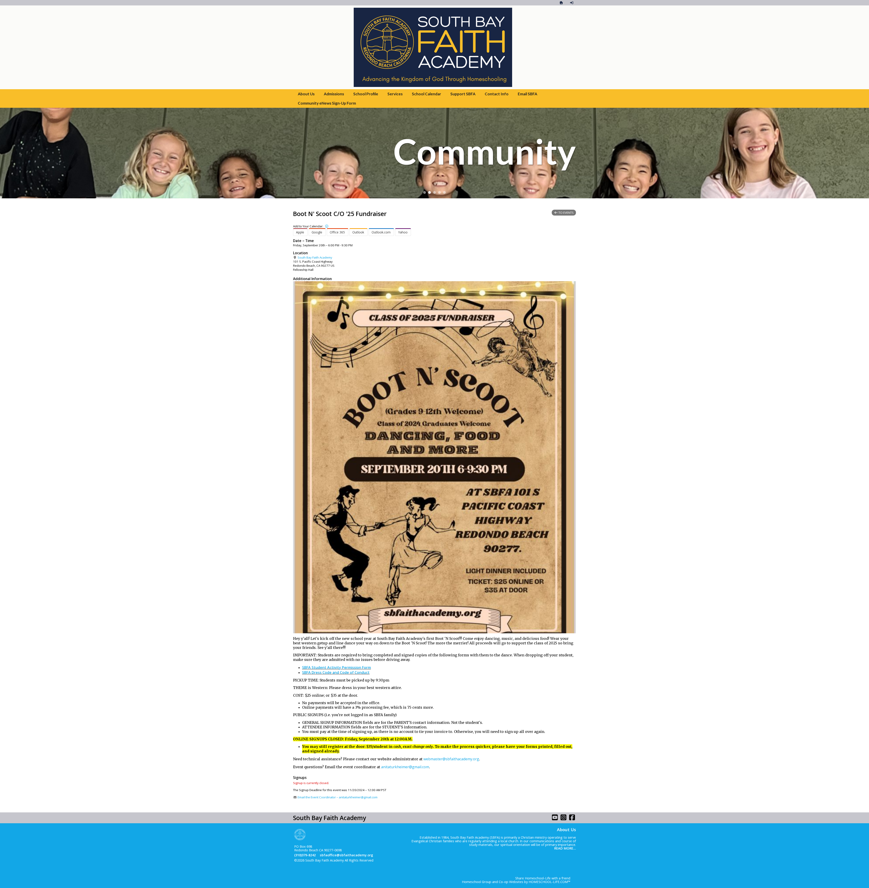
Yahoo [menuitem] (403, 232)
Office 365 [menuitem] (337, 232)
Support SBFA (462, 93)
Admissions (334, 93)
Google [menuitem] (317, 232)
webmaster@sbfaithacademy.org (451, 758)
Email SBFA (527, 93)
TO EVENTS (566, 213)
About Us (306, 93)
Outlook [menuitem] (358, 232)
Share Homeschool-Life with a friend (542, 878)
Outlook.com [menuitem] (381, 232)
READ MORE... (565, 848)
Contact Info (497, 93)
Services (395, 93)
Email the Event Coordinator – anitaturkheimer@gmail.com (337, 797)
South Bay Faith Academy (314, 257)
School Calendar (426, 93)
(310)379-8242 (305, 855)
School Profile (365, 93)
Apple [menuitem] (300, 232)
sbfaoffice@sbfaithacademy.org (346, 855)
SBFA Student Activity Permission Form (336, 667)
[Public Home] (561, 2)
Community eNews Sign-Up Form (327, 103)
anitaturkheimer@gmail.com (405, 766)
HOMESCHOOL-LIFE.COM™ (549, 881)
